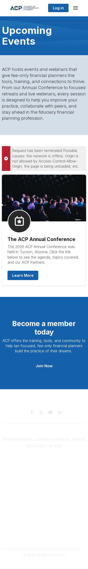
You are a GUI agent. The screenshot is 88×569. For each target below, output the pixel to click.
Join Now (44, 366)
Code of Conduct (44, 539)
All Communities (44, 506)
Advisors (44, 467)
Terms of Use (44, 534)
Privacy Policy (44, 530)
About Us (45, 476)
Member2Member (44, 502)
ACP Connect (44, 485)
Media (44, 481)
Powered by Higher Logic (44, 563)
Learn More (23, 275)
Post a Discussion (44, 511)
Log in (58, 8)
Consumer (44, 472)
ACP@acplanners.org (44, 453)
